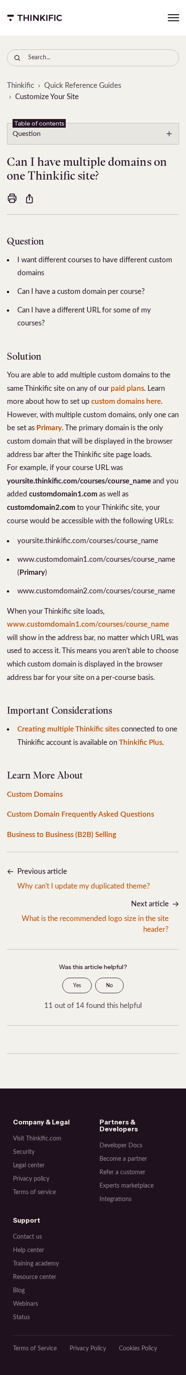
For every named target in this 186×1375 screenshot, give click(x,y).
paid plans (127, 388)
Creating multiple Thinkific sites (68, 729)
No (109, 985)
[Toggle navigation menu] (173, 17)
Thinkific (20, 85)
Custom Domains (35, 794)
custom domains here (126, 401)
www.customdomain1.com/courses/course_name (88, 624)
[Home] (34, 17)
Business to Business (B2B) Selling (61, 834)
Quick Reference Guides (82, 85)
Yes (77, 985)
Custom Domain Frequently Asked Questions (80, 814)
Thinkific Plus (140, 742)
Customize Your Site (47, 96)
